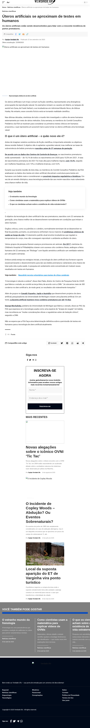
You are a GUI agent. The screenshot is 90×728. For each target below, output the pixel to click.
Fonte (13, 334)
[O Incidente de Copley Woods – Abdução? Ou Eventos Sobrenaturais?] (45, 488)
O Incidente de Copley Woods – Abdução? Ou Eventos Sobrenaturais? (40, 513)
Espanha (32, 293)
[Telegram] (33, 360)
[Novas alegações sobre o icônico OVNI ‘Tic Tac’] (45, 432)
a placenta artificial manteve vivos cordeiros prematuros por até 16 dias (40, 300)
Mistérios (30, 441)
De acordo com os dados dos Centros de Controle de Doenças (31, 154)
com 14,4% (70, 161)
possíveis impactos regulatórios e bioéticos (62, 176)
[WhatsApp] (35, 360)
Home (4, 7)
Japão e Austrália (43, 293)
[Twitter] (30, 360)
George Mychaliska (13, 306)
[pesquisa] (80, 2)
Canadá (24, 293)
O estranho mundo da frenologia (23, 196)
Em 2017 (67, 244)
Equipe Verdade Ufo (12, 39)
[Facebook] (27, 360)
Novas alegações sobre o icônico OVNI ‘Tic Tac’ (44, 451)
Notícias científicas (13, 7)
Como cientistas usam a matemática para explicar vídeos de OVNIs (37, 200)
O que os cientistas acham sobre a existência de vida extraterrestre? (38, 204)
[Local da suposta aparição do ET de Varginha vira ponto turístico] (45, 553)
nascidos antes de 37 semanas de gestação (53, 148)
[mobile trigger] (4, 2)
